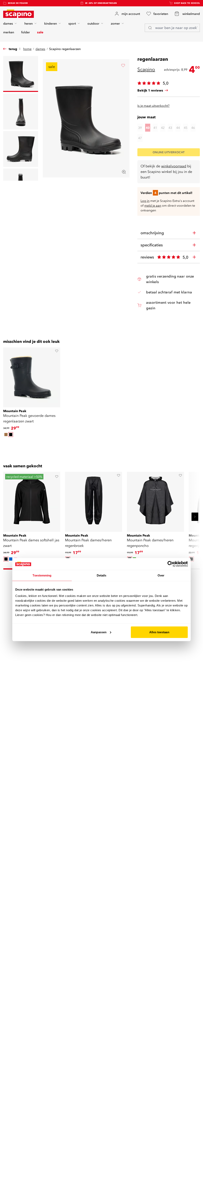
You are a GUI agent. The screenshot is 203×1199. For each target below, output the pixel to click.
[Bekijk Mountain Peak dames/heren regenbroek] (93, 500)
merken (8, 32)
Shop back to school (187, 3)
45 (185, 128)
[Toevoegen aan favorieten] (123, 65)
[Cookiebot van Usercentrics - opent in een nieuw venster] (170, 564)
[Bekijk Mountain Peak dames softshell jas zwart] (31, 500)
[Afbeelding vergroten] (124, 172)
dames (8, 23)
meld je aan (152, 205)
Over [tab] (161, 575)
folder (25, 32)
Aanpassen (98, 632)
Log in (145, 201)
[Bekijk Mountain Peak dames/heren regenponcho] (155, 500)
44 (178, 128)
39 (140, 128)
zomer (115, 23)
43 (170, 128)
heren (28, 23)
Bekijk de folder (18, 3)
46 (193, 128)
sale (40, 32)
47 (140, 138)
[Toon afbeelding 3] (20, 149)
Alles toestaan (159, 632)
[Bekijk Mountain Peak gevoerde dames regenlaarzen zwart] (31, 376)
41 (155, 128)
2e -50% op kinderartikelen (101, 3)
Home (27, 49)
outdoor (93, 23)
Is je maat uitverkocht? (153, 106)
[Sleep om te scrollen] (101, 444)
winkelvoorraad (173, 166)
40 (148, 128)
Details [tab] (101, 575)
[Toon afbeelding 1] (20, 74)
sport (72, 23)
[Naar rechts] (195, 517)
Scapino (146, 69)
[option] (6, 434)
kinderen (50, 23)
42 (163, 128)
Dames (40, 49)
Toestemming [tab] (42, 575)
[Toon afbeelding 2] (20, 111)
